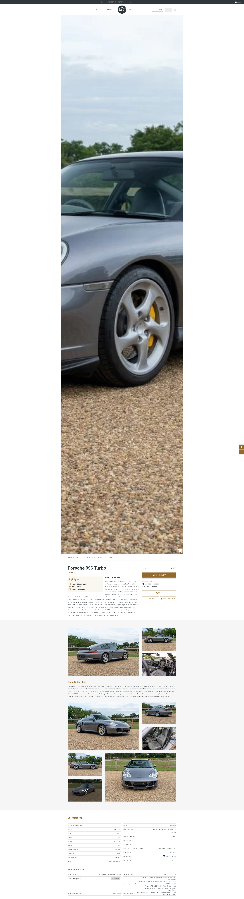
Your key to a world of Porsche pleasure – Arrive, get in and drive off (158, 878)
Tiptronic (117, 857)
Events (139, 9)
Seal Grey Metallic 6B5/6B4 (167, 848)
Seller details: (149, 581)
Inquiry (111, 557)
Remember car (160, 575)
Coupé (118, 833)
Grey (174, 840)
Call (160, 593)
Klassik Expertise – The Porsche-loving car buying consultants (160, 889)
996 (119, 837)
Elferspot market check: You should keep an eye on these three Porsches (157, 882)
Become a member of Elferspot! (117, 2)
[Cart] (174, 10)
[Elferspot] (122, 9)
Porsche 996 (115, 878)
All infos (115, 893)
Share (151, 599)
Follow (157, 9)
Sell (102, 9)
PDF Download (169, 599)
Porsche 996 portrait (169, 874)
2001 (118, 825)
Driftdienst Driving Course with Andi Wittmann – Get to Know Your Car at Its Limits (156, 893)
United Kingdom (170, 856)
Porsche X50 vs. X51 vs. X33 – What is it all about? (160, 886)
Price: (145, 568)
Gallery (78, 557)
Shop (131, 9)
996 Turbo (117, 829)
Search (93, 9)
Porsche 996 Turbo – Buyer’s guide (109, 874)
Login (239, 2)
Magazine (111, 9)
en (168, 9)
